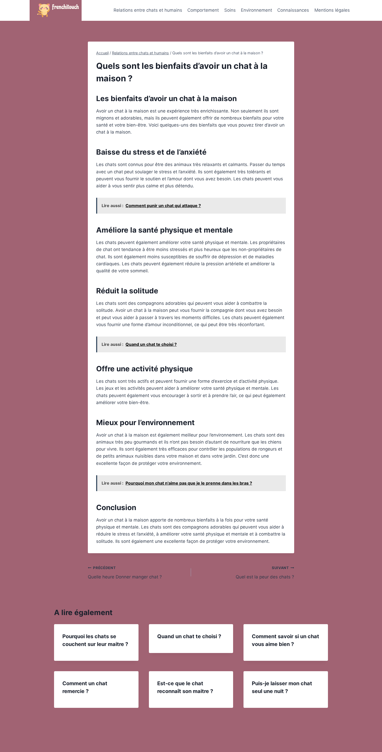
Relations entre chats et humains (148, 10)
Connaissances (293, 10)
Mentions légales (332, 10)
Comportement (203, 10)
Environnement (256, 10)
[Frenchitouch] (56, 10)
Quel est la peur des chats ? (265, 572)
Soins (230, 10)
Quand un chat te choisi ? (189, 636)
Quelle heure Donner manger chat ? (125, 572)
